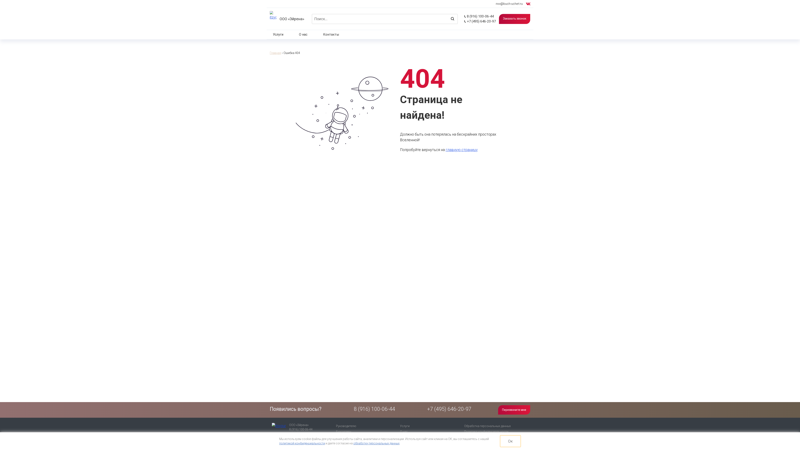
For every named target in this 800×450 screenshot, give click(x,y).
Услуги (278, 34)
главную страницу (462, 150)
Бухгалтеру (343, 431)
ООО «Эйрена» (292, 19)
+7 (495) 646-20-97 (481, 21)
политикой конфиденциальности (302, 443)
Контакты (331, 34)
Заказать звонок (514, 18)
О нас (303, 34)
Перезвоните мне (514, 409)
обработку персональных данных (376, 443)
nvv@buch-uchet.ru (509, 3)
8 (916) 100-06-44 (480, 16)
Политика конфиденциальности (486, 431)
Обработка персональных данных (487, 426)
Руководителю (346, 426)
